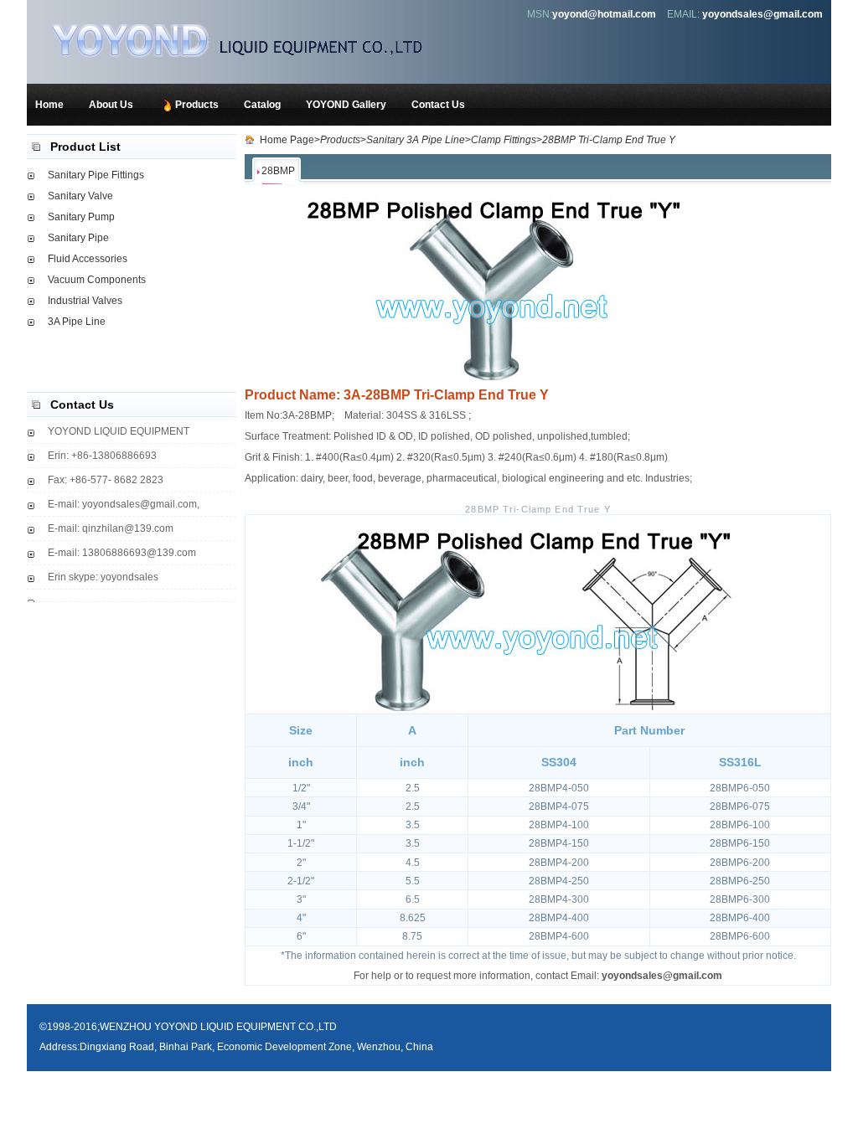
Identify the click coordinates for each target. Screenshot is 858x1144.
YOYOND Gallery (346, 105)
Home (49, 105)
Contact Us (438, 105)
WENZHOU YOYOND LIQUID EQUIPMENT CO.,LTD (257, 40)
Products (197, 105)
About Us (111, 105)
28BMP (278, 171)
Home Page (287, 140)
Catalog (262, 105)
